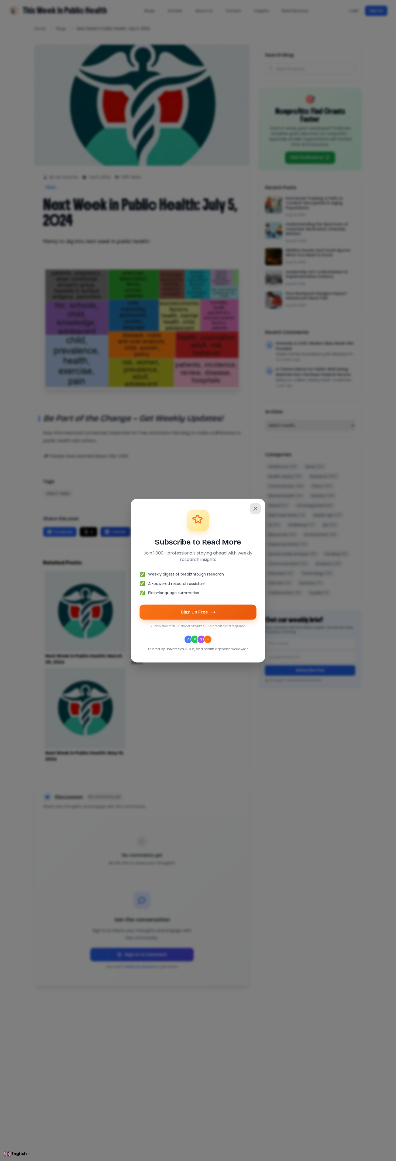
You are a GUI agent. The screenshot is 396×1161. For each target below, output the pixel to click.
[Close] (255, 508)
